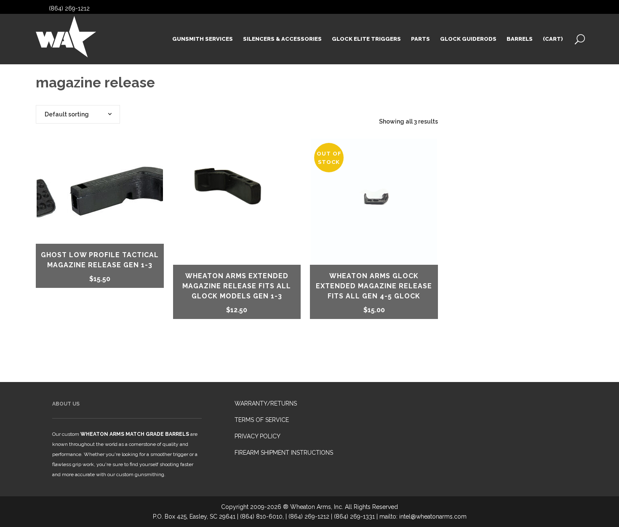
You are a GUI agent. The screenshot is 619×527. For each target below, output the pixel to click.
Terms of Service (262, 419)
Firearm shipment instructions (284, 452)
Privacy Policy (257, 436)
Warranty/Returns (266, 403)
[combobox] (78, 114)
